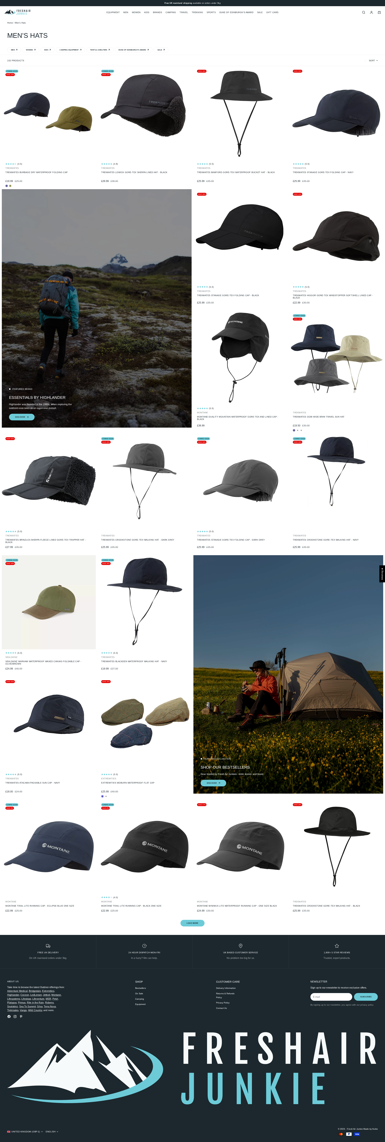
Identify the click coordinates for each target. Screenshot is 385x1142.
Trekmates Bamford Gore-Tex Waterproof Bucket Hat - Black (236, 172)
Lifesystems (13, 999)
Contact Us (221, 1008)
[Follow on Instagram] (15, 1016)
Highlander (13, 995)
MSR (48, 999)
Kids (146, 12)
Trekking (197, 12)
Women (136, 12)
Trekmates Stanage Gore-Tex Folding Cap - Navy (323, 172)
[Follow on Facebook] (9, 1016)
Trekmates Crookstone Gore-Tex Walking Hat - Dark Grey (137, 540)
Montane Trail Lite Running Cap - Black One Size (131, 906)
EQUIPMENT (113, 12)
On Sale (139, 993)
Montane (56, 995)
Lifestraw (26, 999)
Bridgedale (35, 991)
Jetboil (46, 995)
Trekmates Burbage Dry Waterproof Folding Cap (36, 172)
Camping (171, 12)
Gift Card (272, 12)
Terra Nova (50, 1006)
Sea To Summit (27, 1006)
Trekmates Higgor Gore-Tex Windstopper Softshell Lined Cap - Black (333, 296)
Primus (22, 1002)
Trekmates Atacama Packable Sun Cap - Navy (32, 783)
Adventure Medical (17, 991)
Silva (40, 1006)
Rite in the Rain (35, 1002)
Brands (157, 12)
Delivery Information (226, 988)
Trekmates (12, 1010)
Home (10, 23)
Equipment (140, 1004)
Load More (192, 923)
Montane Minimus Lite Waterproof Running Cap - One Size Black (237, 906)
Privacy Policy (222, 1002)
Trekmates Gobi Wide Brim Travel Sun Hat (319, 417)
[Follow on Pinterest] (21, 1016)
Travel (184, 12)
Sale (260, 12)
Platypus (12, 1002)
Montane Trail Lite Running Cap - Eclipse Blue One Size (39, 906)
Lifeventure (38, 999)
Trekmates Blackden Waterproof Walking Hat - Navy (134, 661)
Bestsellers (140, 988)
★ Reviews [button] (382, 574)
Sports (211, 12)
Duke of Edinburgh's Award (236, 12)
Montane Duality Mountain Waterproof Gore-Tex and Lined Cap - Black (237, 418)
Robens (49, 1002)
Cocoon (24, 995)
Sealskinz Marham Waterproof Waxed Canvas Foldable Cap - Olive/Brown (43, 662)
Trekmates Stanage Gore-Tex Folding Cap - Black (228, 295)
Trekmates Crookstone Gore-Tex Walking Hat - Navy (326, 540)
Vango (23, 1010)
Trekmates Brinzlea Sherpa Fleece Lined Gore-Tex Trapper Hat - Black (45, 541)
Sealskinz (12, 1006)
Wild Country (35, 1010)
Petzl (55, 999)
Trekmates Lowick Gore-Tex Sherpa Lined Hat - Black (134, 172)
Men (125, 12)
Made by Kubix (370, 1129)
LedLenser (36, 995)
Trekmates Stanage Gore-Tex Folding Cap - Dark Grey (231, 540)
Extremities (48, 991)
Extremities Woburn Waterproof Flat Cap (127, 783)
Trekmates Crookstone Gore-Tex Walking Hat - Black (326, 906)
